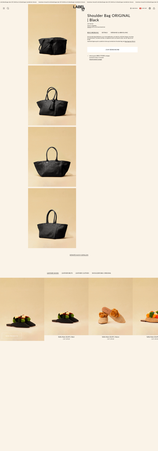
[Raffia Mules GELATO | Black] (66, 306)
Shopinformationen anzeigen (95, 59)
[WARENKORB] (154, 8)
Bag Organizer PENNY (130, 41)
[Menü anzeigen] (4, 8)
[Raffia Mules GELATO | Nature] (111, 306)
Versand (89, 27)
